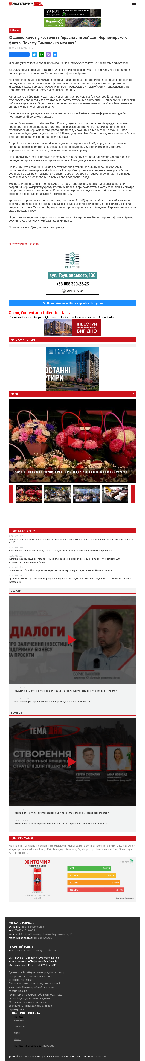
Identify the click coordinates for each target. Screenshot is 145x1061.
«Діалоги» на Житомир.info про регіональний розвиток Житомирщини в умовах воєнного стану (65, 690)
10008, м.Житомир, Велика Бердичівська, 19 (46, 934)
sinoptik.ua (48, 1045)
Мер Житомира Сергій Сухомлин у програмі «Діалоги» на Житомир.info (53, 701)
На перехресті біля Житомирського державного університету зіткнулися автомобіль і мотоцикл (60, 570)
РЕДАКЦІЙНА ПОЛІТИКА (24, 1013)
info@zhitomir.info (33, 926)
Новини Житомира (23, 530)
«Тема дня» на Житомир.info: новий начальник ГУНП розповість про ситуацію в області (61, 823)
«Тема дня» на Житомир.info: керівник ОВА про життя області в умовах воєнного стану (61, 812)
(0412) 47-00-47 (24, 950)
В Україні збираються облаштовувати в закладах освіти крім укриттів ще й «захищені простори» (60, 550)
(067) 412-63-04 (46, 950)
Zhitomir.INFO (27, 1056)
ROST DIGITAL (99, 1056)
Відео (14, 394)
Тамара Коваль (43, 937)
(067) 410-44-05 (25, 930)
